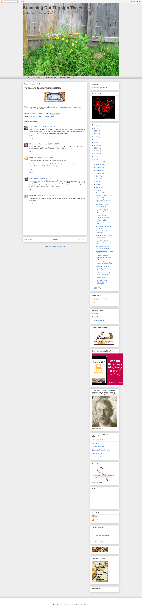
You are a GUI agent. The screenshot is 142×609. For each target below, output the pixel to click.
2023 (96, 131)
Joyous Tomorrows (98, 317)
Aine (95, 516)
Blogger (86, 605)
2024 (96, 128)
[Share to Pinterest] (59, 114)
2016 (96, 142)
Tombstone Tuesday (48, 116)
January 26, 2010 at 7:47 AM (46, 127)
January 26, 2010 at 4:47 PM (45, 195)
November (99, 164)
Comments (98, 303)
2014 (96, 148)
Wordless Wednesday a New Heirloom (103, 201)
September (100, 170)
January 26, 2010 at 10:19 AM (44, 157)
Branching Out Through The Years (56, 7)
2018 (96, 137)
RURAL (31, 157)
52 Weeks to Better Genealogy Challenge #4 (103, 210)
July (97, 176)
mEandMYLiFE (97, 443)
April (97, 184)
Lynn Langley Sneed (35, 116)
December (99, 162)
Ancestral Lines (65, 77)
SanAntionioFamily (98, 453)
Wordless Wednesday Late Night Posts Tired (104, 262)
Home (27, 77)
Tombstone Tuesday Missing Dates (102, 205)
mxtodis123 (33, 127)
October (99, 167)
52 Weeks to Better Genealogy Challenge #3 (103, 221)
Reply (31, 138)
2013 (96, 151)
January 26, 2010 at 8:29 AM (51, 144)
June (98, 179)
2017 (96, 139)
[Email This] (51, 114)
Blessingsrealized (97, 457)
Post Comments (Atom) (59, 246)
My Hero (95, 313)
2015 (96, 145)
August (98, 173)
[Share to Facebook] (57, 114)
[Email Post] (46, 113)
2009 (96, 288)
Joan (31, 178)
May (97, 181)
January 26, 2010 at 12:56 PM (42, 178)
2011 (96, 156)
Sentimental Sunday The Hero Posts (104, 196)
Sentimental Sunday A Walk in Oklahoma (103, 273)
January (99, 193)
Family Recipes (50, 77)
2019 (96, 134)
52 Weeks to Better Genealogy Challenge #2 (103, 242)
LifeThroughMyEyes (98, 446)
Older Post (81, 239)
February (99, 190)
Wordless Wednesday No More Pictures (104, 236)
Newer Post (28, 239)
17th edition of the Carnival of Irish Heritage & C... (101, 282)
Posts (96, 299)
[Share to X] (55, 114)
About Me (37, 77)
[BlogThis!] (53, 114)
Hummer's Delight (98, 320)
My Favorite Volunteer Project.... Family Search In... (103, 268)
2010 (96, 159)
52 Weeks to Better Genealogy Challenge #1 (103, 257)
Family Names (100, 277)
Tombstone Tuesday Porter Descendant (103, 247)
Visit (98, 541)
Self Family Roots (98, 440)
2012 (96, 154)
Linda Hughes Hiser (35, 144)
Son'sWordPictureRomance (101, 450)
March (98, 187)
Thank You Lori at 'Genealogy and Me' (103, 216)
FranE (31, 195)
